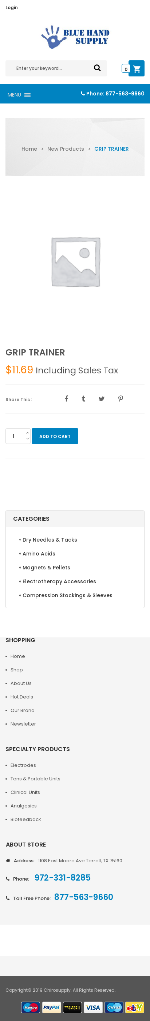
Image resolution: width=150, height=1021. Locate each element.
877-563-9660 (125, 93)
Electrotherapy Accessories (59, 581)
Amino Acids (39, 553)
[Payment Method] (31, 1008)
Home (29, 148)
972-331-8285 (62, 878)
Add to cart (55, 436)
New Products (65, 148)
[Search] (97, 67)
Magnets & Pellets (46, 567)
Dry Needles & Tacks (50, 539)
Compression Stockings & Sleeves (67, 595)
